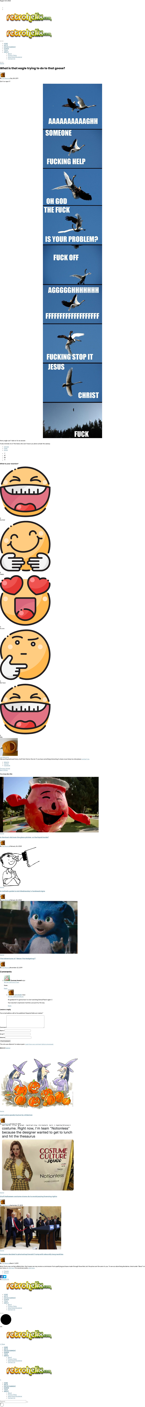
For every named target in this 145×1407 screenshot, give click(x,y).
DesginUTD (5, 1279)
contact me (85, 759)
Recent (6, 1273)
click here (11, 1268)
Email (2, 1034)
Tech (6, 50)
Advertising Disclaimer (15, 57)
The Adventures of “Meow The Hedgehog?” (18, 958)
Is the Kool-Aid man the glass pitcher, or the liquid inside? (24, 837)
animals (6, 447)
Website (2, 1037)
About (6, 52)
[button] (72, 494)
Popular (6, 1271)
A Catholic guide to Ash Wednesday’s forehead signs (22, 891)
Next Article (4, 770)
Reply (5, 988)
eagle (5, 448)
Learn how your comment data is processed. (39, 1044)
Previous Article (5, 768)
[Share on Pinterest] (74, 458)
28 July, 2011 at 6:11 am (11, 982)
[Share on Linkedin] (74, 460)
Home (6, 44)
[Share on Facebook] (74, 453)
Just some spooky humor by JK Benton (16, 1115)
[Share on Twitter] (74, 455)
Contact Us (11, 59)
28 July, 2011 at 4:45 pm (16, 997)
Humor (6, 49)
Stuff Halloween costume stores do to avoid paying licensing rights (28, 1196)
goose (6, 450)
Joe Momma (6, 78)
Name (2, 1031)
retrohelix (18, 995)
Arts (6, 45)
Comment (3, 1027)
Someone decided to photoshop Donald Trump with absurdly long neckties (31, 1254)
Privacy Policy (12, 55)
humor (2, 63)
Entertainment (10, 47)
